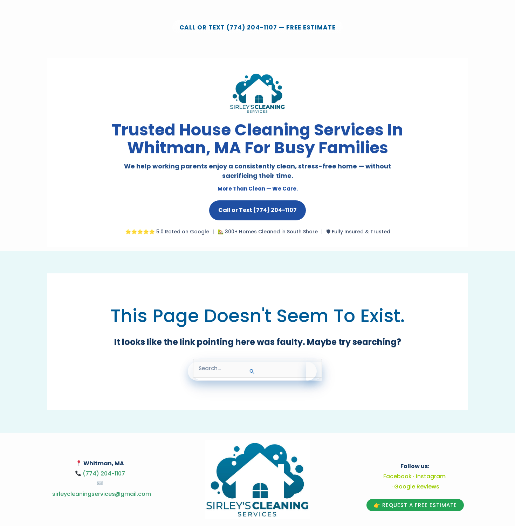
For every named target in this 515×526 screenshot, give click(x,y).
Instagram (431, 476)
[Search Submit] (252, 371)
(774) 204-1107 (104, 474)
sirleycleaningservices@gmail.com (101, 494)
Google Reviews (416, 486)
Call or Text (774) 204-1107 (257, 210)
